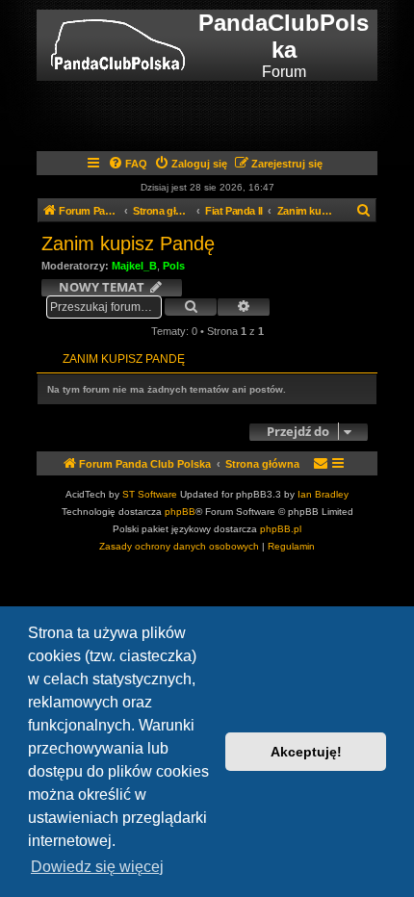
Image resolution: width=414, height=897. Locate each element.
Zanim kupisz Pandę (128, 243)
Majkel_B (134, 265)
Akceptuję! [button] (306, 751)
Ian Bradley (323, 494)
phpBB (180, 511)
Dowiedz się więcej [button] (97, 867)
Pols (174, 265)
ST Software (149, 494)
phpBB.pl (280, 529)
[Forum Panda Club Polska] (118, 44)
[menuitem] (127, 163)
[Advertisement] (227, 114)
